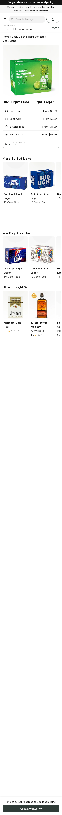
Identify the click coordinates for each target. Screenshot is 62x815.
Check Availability (31, 808)
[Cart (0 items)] (52, 19)
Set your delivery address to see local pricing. (31, 2)
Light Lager (9, 40)
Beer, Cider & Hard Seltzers (28, 36)
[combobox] (29, 19)
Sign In (55, 27)
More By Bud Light (17, 158)
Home (6, 36)
